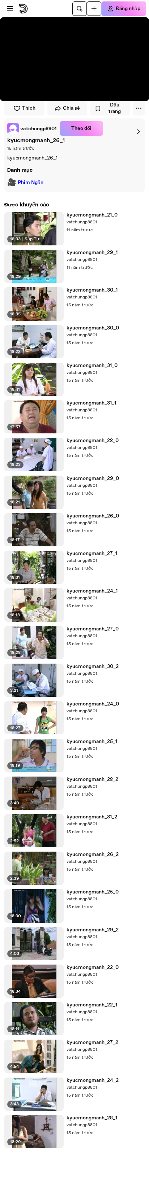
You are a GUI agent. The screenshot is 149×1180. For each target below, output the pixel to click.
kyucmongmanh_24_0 (93, 704)
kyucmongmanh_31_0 (92, 365)
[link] (32, 128)
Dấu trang (114, 108)
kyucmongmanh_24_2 (93, 1080)
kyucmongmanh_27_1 (92, 553)
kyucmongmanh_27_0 (93, 629)
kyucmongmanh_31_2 (92, 817)
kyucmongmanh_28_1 (92, 1118)
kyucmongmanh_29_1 (92, 252)
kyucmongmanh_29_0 (93, 478)
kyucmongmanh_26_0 (93, 516)
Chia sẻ (71, 108)
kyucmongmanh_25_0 (93, 892)
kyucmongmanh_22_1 (92, 1005)
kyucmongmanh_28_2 (92, 779)
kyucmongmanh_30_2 (93, 666)
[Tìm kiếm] (79, 8)
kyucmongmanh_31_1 (91, 403)
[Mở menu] (10, 8)
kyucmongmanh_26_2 (93, 854)
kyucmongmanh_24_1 (92, 591)
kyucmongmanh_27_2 (92, 1042)
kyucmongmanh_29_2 (93, 930)
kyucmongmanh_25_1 (92, 741)
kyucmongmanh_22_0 (93, 967)
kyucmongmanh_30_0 (93, 328)
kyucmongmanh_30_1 (92, 290)
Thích (28, 108)
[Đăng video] (94, 8)
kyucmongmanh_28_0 (93, 440)
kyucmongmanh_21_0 (92, 215)
